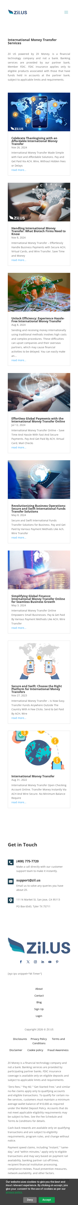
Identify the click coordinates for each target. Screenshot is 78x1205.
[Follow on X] (28, 962)
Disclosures (20, 1039)
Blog (39, 1002)
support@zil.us (28, 880)
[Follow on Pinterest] (57, 962)
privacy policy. (14, 1192)
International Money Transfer (32, 776)
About (39, 988)
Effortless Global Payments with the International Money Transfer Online (38, 420)
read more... (18, 170)
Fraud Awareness (58, 1050)
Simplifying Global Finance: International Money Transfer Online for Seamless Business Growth (38, 599)
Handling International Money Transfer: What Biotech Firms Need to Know (38, 231)
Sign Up (39, 1009)
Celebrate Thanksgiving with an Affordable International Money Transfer (34, 141)
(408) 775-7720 (27, 861)
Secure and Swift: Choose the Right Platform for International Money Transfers (36, 689)
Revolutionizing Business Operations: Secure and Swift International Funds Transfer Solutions (38, 508)
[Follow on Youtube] (50, 962)
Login (39, 1016)
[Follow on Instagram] (35, 962)
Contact (39, 995)
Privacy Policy (38, 1039)
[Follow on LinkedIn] (43, 962)
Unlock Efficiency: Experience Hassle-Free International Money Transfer (37, 319)
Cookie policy (35, 1050)
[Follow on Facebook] (21, 962)
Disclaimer (15, 1050)
